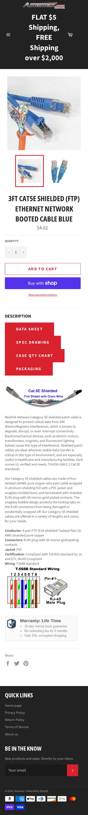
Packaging (29, 369)
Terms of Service (17, 727)
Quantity (11, 241)
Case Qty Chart (34, 355)
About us (11, 734)
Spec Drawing (33, 342)
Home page (13, 705)
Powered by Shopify (37, 791)
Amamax (19, 791)
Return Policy (14, 719)
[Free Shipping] (80, 34)
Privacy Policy (15, 712)
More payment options (43, 295)
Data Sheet (29, 329)
